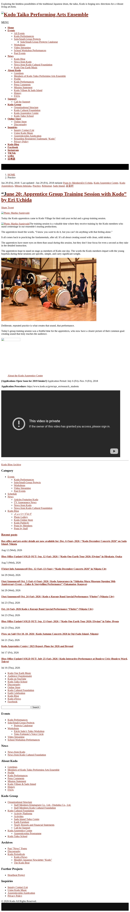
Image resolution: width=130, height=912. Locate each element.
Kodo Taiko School (24, 116)
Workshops (19, 44)
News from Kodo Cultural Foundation (33, 64)
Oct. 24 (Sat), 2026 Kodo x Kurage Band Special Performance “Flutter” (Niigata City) (47, 609)
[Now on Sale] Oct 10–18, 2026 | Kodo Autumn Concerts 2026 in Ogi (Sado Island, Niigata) (49, 634)
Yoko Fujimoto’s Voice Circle (29, 734)
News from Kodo (23, 61)
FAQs (17, 96)
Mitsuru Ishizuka (23, 186)
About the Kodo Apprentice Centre (25, 375)
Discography (20, 124)
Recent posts (9, 534)
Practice (37, 186)
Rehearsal (47, 186)
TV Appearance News (25, 502)
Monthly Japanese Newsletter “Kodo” (33, 860)
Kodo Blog (19, 59)
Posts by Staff (21, 528)
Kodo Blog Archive (11, 464)
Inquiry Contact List (24, 130)
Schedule (12, 493)
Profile (17, 79)
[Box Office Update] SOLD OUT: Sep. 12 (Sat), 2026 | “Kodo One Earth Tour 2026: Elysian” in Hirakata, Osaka (61, 556)
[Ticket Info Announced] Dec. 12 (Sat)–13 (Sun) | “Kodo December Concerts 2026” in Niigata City (54, 568)
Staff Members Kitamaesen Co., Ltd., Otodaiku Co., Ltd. (42, 805)
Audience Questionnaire (20, 676)
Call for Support (22, 101)
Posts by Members (72, 183)
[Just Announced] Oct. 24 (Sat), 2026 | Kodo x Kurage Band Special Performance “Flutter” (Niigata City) (57, 596)
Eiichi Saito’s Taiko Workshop (29, 731)
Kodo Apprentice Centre (26, 113)
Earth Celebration (16, 693)
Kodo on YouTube (17, 678)
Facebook (12, 701)
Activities (18, 816)
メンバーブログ (23, 514)
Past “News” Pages (17, 848)
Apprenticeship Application (27, 136)
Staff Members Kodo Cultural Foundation (35, 807)
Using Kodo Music (23, 133)
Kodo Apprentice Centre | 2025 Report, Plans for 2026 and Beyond (37, 646)
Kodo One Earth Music (25, 67)
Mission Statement (23, 87)
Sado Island (59, 186)
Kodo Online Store (23, 520)
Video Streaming (22, 47)
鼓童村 (70, 186)
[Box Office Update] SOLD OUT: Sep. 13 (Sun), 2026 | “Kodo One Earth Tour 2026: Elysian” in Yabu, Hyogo (60, 621)
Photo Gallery (21, 517)
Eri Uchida (86, 183)
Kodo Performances (24, 36)
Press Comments (22, 84)
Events (11, 476)
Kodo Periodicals (16, 854)
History (17, 93)
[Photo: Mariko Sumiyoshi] (15, 213)
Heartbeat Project (16, 875)
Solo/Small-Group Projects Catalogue (39, 42)
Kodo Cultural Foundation (27, 110)
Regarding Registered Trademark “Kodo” (35, 138)
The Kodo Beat (21, 862)
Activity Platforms (23, 813)
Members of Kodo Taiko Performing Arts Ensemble (40, 76)
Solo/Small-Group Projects (27, 39)
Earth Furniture (21, 822)
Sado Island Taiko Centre (26, 819)
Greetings (19, 73)
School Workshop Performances (30, 50)
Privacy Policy (21, 141)
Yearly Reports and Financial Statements (34, 825)
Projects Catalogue (23, 725)
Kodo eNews (14, 698)
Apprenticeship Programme (27, 833)
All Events (19, 33)
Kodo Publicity (21, 522)
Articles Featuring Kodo (26, 499)
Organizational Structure (26, 107)
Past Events (20, 53)
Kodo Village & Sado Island (28, 90)
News (10, 496)
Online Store (20, 121)
